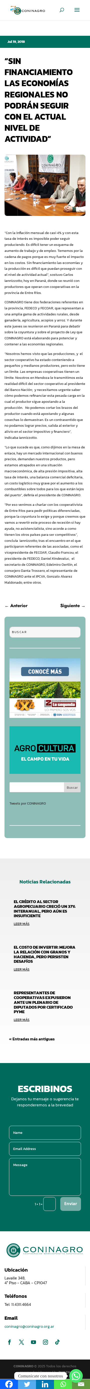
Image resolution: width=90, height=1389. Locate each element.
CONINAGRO (24, 1366)
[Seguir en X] (21, 1342)
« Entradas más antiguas (32, 1039)
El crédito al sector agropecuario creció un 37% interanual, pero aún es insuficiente (45, 908)
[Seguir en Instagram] (45, 1342)
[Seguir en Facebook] (9, 1342)
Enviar (70, 1203)
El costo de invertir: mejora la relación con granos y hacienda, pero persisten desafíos (45, 954)
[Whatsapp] (76, 1376)
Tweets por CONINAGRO (28, 803)
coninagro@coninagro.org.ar (29, 1326)
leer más (22, 924)
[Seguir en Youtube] (33, 1342)
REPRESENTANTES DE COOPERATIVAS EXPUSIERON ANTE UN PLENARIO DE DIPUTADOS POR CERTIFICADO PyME (43, 1002)
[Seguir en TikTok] (57, 1342)
